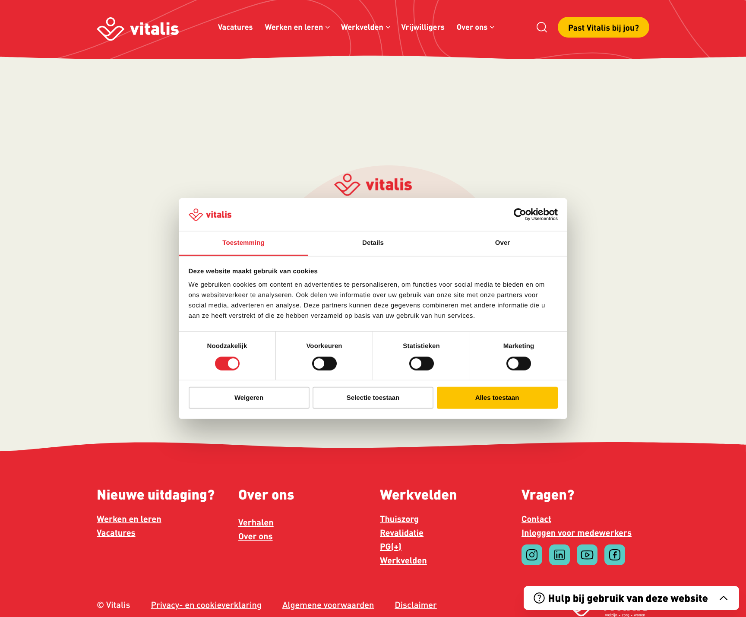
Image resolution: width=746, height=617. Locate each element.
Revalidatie (402, 532)
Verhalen (256, 522)
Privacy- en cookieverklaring (206, 605)
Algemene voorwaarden (328, 605)
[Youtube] (587, 554)
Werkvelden (362, 27)
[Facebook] (614, 554)
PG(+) (390, 546)
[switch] (324, 363)
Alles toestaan (497, 398)
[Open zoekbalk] (542, 27)
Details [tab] (373, 243)
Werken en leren (294, 27)
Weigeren (248, 398)
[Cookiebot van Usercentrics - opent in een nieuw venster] (520, 214)
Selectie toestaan (373, 398)
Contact (536, 518)
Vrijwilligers (422, 27)
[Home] (138, 27)
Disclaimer (415, 605)
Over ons (472, 27)
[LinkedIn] (559, 554)
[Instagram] (532, 554)
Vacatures (235, 27)
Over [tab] (502, 243)
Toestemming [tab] (243, 243)
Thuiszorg (399, 518)
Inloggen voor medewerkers (577, 532)
